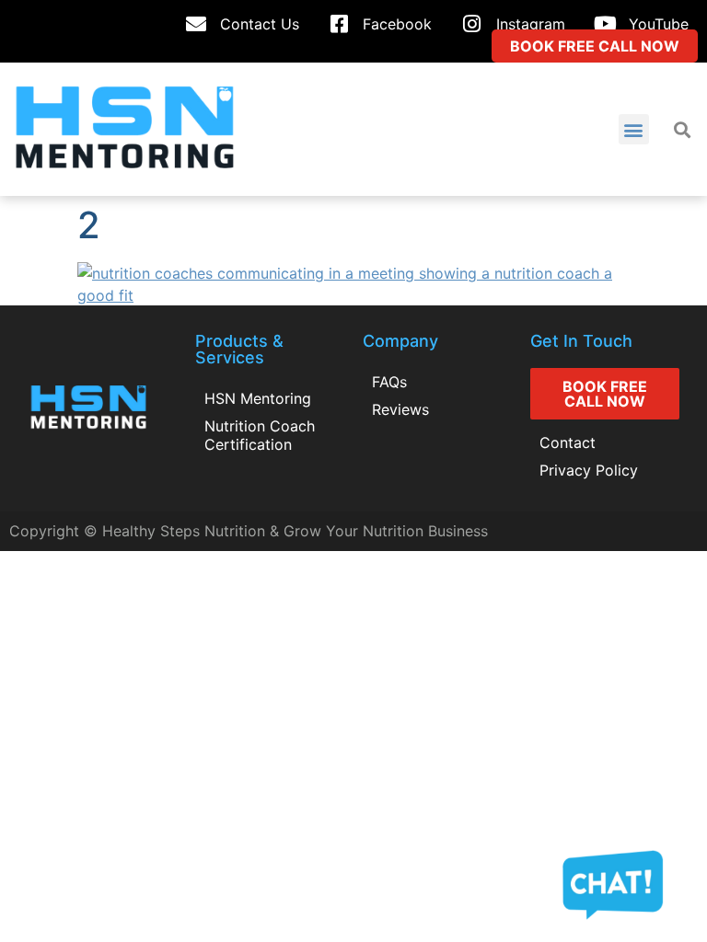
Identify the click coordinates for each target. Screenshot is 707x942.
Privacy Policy (588, 470)
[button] (634, 129)
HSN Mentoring (257, 398)
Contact (567, 442)
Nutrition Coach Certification (259, 435)
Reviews (400, 409)
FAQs (389, 382)
